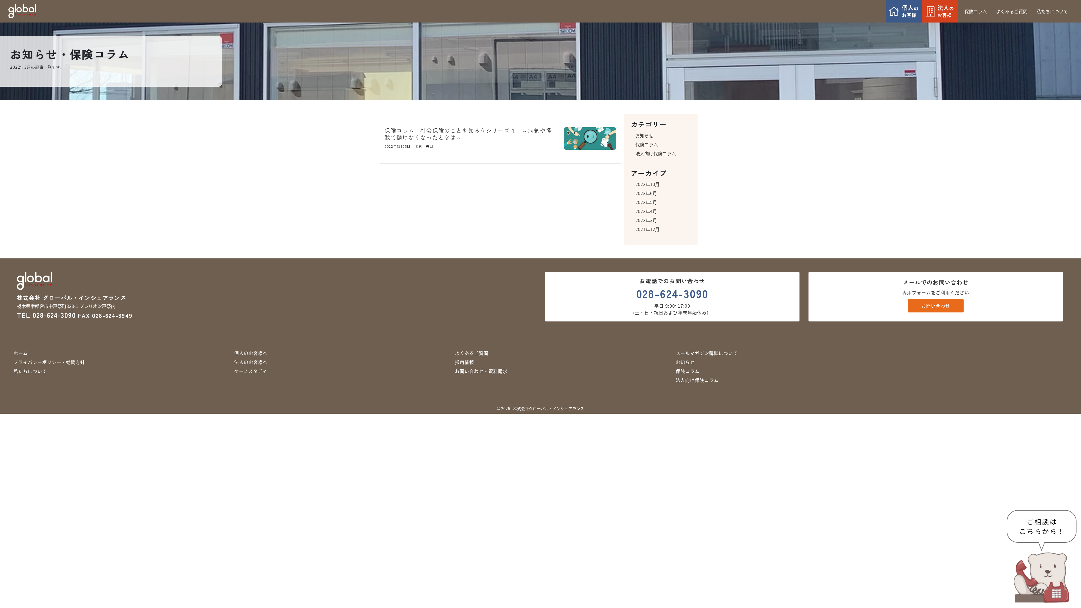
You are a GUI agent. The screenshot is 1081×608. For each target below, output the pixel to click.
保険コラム (646, 144)
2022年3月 (646, 220)
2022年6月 (646, 193)
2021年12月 (647, 229)
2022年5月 (646, 202)
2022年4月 (646, 211)
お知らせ (644, 135)
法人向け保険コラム (655, 153)
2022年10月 (647, 184)
